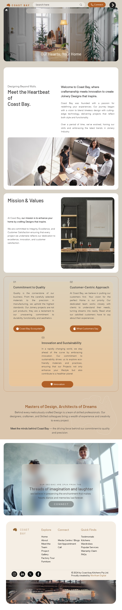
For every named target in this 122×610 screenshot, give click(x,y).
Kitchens (85, 540)
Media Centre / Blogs (69, 540)
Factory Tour (48, 558)
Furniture (46, 561)
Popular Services (89, 547)
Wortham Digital (98, 575)
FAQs (84, 554)
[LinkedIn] (22, 574)
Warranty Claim (89, 550)
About (44, 540)
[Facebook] (38, 574)
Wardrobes (87, 543)
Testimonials (87, 536)
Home (44, 536)
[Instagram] (14, 574)
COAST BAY (21, 5)
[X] (30, 574)
